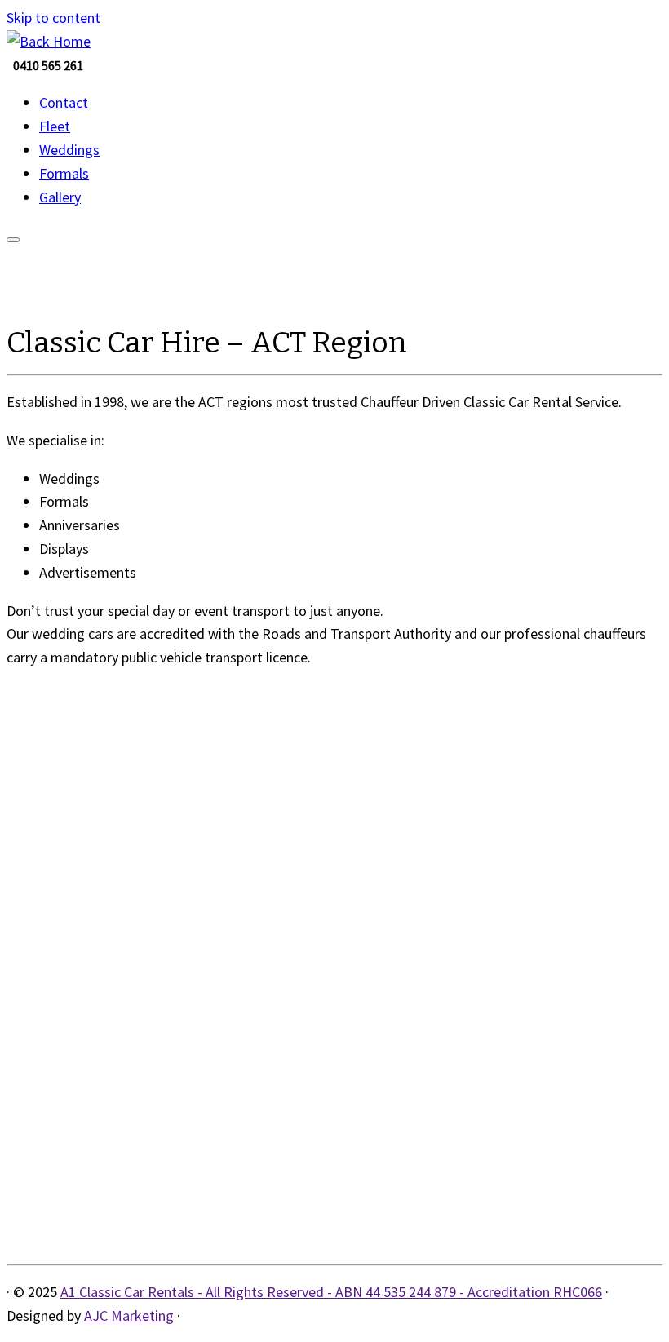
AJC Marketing (129, 1315)
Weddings (69, 149)
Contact (63, 102)
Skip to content (53, 17)
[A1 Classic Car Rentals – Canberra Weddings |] (49, 41)
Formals (64, 173)
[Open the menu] (13, 239)
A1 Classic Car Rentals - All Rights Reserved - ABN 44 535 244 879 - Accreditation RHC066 (331, 1291)
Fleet (54, 126)
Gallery (60, 197)
